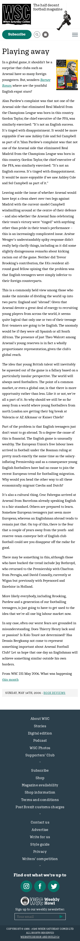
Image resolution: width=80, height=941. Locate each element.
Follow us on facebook (40, 886)
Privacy (40, 851)
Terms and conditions (40, 800)
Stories (40, 726)
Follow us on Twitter (54, 886)
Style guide (40, 844)
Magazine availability (40, 785)
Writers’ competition (40, 859)
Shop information (40, 792)
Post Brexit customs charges (40, 807)
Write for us (40, 837)
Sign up (61, 916)
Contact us (40, 822)
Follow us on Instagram (26, 886)
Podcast (40, 740)
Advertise (40, 830)
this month (10, 679)
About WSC (40, 718)
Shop (40, 778)
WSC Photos (40, 748)
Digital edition (40, 733)
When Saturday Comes (16, 14)
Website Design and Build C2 (39, 936)
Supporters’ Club (40, 755)
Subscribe (17, 34)
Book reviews (54, 693)
